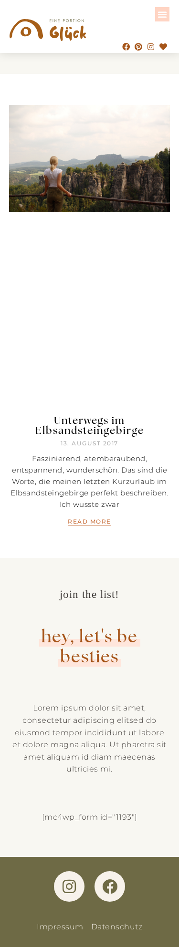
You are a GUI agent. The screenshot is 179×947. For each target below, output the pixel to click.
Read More (89, 521)
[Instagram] (151, 47)
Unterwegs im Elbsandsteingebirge (89, 424)
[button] (162, 14)
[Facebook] (126, 47)
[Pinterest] (138, 47)
